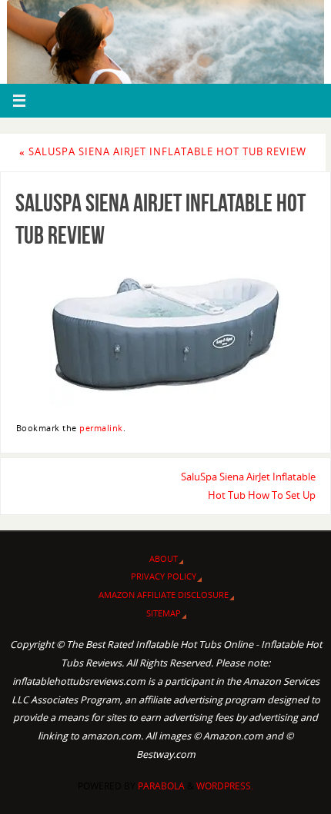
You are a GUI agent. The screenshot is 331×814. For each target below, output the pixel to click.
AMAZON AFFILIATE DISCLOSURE (164, 594)
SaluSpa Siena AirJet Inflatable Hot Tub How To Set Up (248, 486)
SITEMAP (163, 613)
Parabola (161, 785)
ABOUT (163, 558)
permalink (101, 428)
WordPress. (224, 785)
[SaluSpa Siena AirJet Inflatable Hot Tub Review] (165, 333)
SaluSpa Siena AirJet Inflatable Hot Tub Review (162, 151)
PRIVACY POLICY (163, 576)
